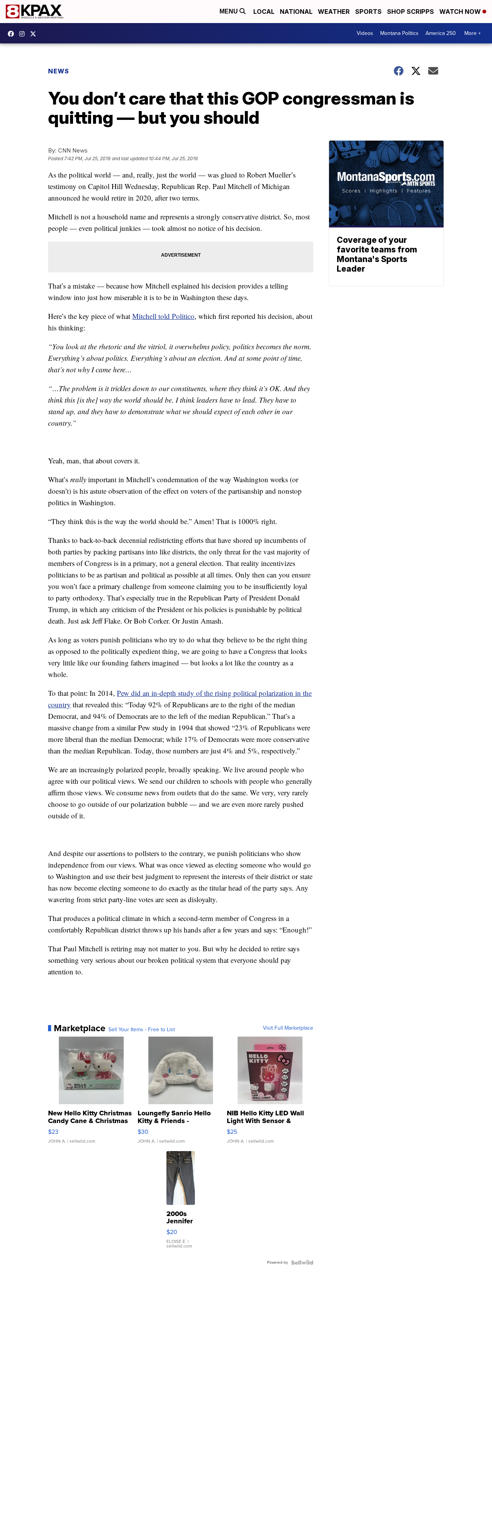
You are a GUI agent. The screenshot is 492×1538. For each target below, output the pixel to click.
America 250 (441, 33)
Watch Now (460, 11)
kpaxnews (35, 34)
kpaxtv (13, 34)
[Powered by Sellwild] (302, 1262)
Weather (334, 11)
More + (472, 33)
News (58, 71)
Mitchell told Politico (163, 316)
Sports (368, 11)
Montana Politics (399, 33)
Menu (229, 11)
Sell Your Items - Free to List (141, 1029)
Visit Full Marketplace (288, 1028)
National (296, 11)
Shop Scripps (410, 11)
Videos (365, 33)
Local (263, 11)
